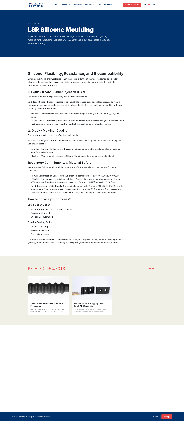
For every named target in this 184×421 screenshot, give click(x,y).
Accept (166, 416)
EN (149, 5)
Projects (89, 5)
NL (154, 5)
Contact (108, 5)
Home (55, 5)
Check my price (132, 5)
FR (145, 5)
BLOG (99, 5)
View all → (151, 268)
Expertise (77, 5)
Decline (155, 416)
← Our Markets (34, 23)
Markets (65, 5)
